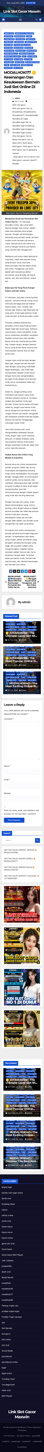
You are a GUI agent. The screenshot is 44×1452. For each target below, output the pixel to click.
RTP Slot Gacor (9, 1436)
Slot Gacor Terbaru (23, 1436)
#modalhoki (17, 112)
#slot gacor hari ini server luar (26, 157)
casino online (9, 39)
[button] (36, 19)
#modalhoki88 (32, 115)
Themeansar (21, 1430)
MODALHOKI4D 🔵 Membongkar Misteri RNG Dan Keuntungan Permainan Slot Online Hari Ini (15, 582)
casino (29, 36)
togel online (15, 65)
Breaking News (20, 36)
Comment (9, 719)
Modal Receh (18, 47)
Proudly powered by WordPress (14, 1427)
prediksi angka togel (27, 53)
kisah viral (8, 47)
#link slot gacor (19, 105)
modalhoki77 (20, 50)
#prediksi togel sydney (21, 132)
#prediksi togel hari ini (21, 122)
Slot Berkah (32, 56)
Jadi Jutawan (7, 1260)
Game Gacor (30, 39)
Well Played (18, 68)
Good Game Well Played (22, 45)
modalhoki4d (9, 50)
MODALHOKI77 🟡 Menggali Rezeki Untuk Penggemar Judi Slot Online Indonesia (29, 582)
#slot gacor (17, 146)
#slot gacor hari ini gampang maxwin (24, 151)
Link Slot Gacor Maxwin (22, 11)
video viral (8, 68)
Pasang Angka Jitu (11, 53)
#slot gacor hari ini (31, 146)
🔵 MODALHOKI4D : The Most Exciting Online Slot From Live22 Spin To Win (21, 686)
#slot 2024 (17, 143)
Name (7, 766)
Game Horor (9, 42)
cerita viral (20, 39)
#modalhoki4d (29, 112)
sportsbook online (32, 62)
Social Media (9, 62)
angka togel (9, 33)
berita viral (9, 36)
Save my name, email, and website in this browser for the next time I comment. (21, 812)
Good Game (8, 45)
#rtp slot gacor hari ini (21, 136)
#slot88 (15, 163)
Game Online (19, 42)
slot (24, 56)
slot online (19, 59)
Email (7, 779)
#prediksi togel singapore (23, 129)
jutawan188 (7, 1266)
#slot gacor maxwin (20, 160)
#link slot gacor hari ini (22, 108)
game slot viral (30, 42)
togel (7, 65)
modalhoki (28, 47)
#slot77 (33, 160)
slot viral (28, 59)
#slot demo (27, 143)
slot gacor (9, 59)
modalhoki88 (31, 50)
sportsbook (19, 62)
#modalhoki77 (18, 115)
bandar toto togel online (24, 33)
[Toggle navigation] (20, 19)
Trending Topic (27, 65)
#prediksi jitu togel (20, 119)
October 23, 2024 (15, 1087)
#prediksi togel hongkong (23, 125)
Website (7, 793)
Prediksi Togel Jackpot (12, 56)
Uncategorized (8, 1384)
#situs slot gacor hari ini (22, 139)
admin (17, 98)
